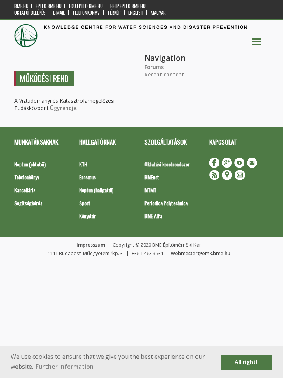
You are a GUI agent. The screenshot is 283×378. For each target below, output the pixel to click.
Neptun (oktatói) (30, 164)
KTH (83, 164)
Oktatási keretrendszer (167, 164)
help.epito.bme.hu (128, 6)
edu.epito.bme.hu (86, 6)
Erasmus (87, 177)
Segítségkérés (28, 203)
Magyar (158, 12)
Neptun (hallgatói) (96, 190)
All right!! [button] (247, 361)
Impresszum (91, 244)
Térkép (114, 12)
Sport (84, 203)
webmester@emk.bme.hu (200, 253)
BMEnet (151, 177)
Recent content (164, 74)
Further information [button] (65, 366)
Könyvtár (87, 216)
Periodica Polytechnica (166, 203)
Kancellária (24, 190)
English (135, 12)
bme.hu (21, 6)
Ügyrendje (63, 107)
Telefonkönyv (86, 12)
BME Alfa (153, 216)
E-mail (59, 12)
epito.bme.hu (49, 6)
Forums (154, 67)
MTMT (150, 190)
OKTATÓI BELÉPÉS (30, 12)
